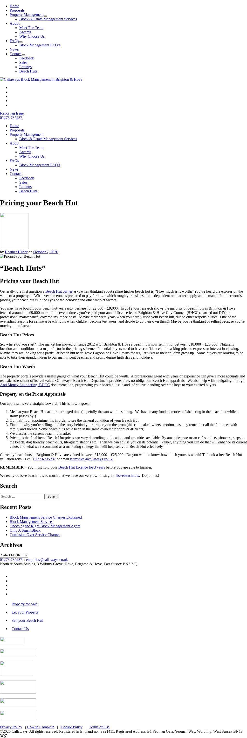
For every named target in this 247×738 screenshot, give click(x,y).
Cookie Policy (71, 727)
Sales (23, 62)
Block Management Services (31, 522)
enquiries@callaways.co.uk (47, 559)
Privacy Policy (11, 727)
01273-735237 (44, 459)
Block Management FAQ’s (39, 45)
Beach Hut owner (58, 291)
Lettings (25, 67)
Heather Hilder (16, 252)
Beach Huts (28, 71)
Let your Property (25, 612)
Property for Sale (24, 604)
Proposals (17, 10)
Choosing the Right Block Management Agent (45, 526)
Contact (15, 54)
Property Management (26, 15)
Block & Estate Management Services (48, 19)
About (14, 23)
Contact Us (20, 629)
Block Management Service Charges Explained (46, 517)
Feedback (26, 58)
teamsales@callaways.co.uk (91, 459)
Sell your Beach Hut (27, 620)
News (14, 49)
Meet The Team (31, 28)
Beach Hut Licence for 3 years (81, 467)
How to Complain (40, 727)
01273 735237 (11, 559)
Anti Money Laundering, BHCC (25, 385)
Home (14, 6)
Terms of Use (99, 727)
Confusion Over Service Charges (35, 535)
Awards (25, 32)
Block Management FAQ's (39, 165)
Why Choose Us (32, 36)
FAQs (14, 41)
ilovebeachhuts (127, 475)
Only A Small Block (25, 530)
